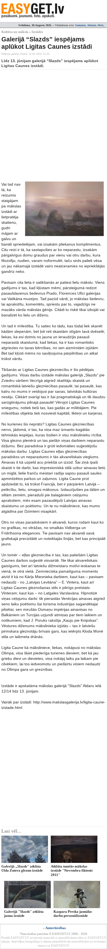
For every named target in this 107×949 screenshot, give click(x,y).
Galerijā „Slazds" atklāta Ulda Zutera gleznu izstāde (22, 868)
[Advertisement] (53, 125)
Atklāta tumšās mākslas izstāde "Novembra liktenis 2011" (72, 870)
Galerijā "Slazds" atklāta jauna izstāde (24, 913)
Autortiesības (55, 928)
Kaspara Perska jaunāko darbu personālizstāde (73, 913)
